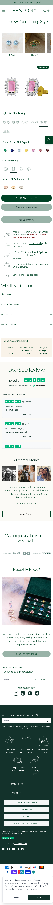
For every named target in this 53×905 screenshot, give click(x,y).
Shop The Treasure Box (26, 653)
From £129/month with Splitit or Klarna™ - (31, 254)
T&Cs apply (17, 258)
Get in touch (35, 243)
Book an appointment (26, 207)
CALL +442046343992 (26, 802)
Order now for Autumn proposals (26, 2)
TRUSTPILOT (20, 843)
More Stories (26, 514)
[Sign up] (46, 720)
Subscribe (40, 679)
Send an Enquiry (26, 198)
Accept (39, 897)
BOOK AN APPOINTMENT (26, 823)
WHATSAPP (26, 809)
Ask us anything (26, 219)
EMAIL (26, 816)
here (35, 889)
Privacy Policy (26, 729)
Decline (16, 897)
